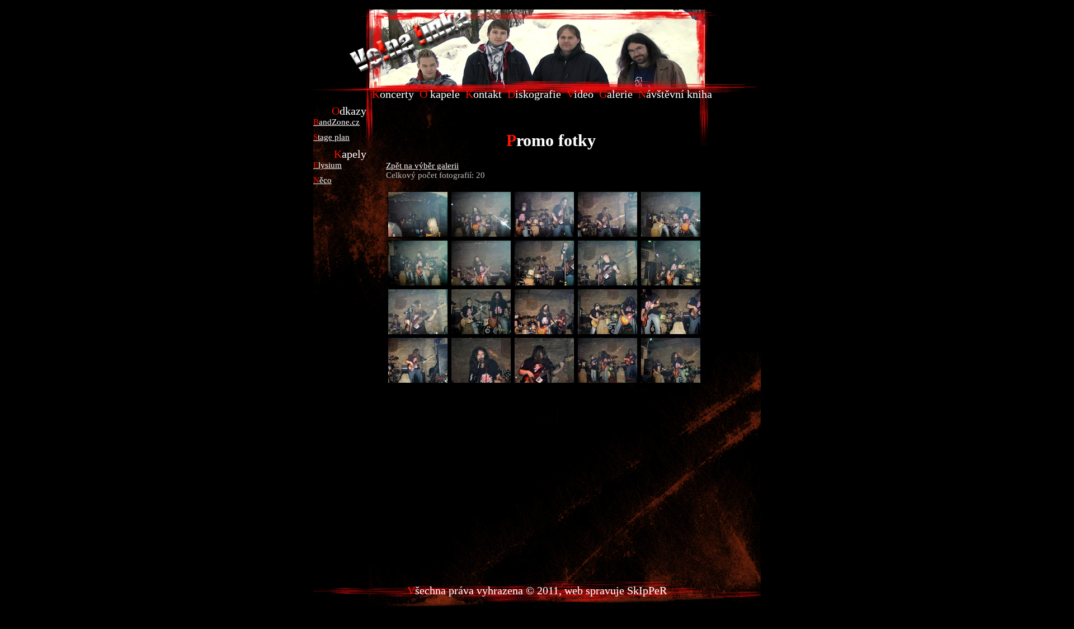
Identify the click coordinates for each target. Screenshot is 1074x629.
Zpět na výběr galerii (422, 165)
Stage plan (331, 137)
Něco (322, 180)
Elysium (327, 165)
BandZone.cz (336, 122)
